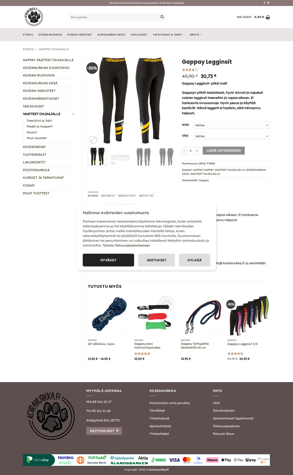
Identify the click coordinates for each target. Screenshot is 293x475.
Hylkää (195, 260)
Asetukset (156, 260)
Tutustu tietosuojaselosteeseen (126, 245)
